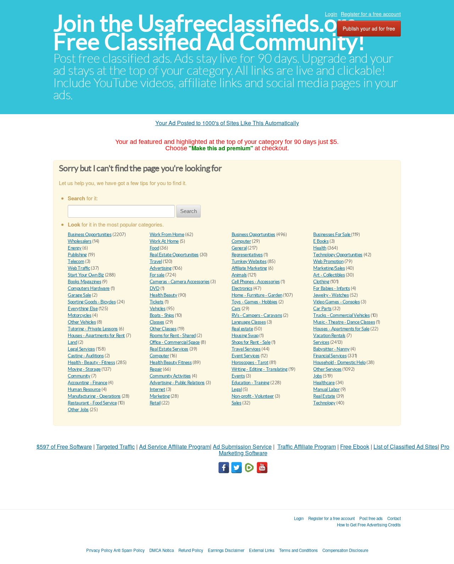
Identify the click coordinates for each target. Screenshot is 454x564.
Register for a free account (371, 13)
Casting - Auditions (86, 355)
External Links (262, 550)
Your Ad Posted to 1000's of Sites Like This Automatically (227, 123)
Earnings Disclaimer (226, 550)
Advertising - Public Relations (177, 382)
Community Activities (170, 376)
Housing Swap (245, 335)
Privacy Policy (99, 550)
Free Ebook (354, 446)
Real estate (242, 328)
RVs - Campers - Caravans (257, 315)
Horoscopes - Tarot (250, 362)
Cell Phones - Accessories (256, 281)
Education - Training (251, 382)
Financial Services (330, 355)
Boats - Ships (162, 315)
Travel (156, 261)
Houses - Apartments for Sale (341, 328)
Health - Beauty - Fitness (91, 362)
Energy (75, 248)
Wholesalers (80, 241)
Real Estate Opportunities (174, 254)
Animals (239, 275)
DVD (155, 288)
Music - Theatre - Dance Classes (344, 322)
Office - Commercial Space (175, 342)
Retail (155, 403)
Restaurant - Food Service (92, 403)
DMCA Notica (161, 550)
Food (154, 248)
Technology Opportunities (337, 254)
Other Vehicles (82, 322)
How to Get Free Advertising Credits (369, 524)
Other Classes (163, 328)
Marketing (160, 396)
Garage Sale (79, 295)
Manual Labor (326, 389)
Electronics (242, 288)
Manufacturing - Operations (94, 396)
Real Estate (324, 396)
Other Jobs (78, 409)
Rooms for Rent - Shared (173, 335)
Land (72, 342)
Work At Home (164, 241)
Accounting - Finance (87, 382)
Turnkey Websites (249, 261)
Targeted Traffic (115, 446)
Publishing (77, 254)
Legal (237, 389)
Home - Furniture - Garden (257, 295)
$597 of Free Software (64, 446)
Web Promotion (328, 261)
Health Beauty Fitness (171, 362)
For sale (157, 275)
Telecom (76, 261)
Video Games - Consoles (336, 302)
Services (321, 342)
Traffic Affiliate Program (306, 446)
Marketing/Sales (329, 268)
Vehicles (158, 308)
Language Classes (249, 322)
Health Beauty (163, 295)
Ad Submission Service (242, 446)
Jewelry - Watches (331, 295)
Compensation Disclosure (345, 550)
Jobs (317, 376)
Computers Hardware (89, 288)
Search (188, 211)
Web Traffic (79, 268)
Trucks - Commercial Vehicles (341, 315)
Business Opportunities (89, 234)
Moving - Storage (84, 369)
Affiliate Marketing (249, 268)
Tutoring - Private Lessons (93, 328)
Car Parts (322, 308)
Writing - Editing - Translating (260, 369)
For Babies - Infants (331, 288)
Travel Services (246, 349)
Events (238, 376)
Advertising (161, 268)
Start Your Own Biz (86, 275)
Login (331, 13)
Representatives (247, 254)
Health (319, 248)
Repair (156, 369)
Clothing (321, 281)
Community (79, 376)
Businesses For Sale (332, 234)
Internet (157, 389)
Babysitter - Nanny (331, 349)
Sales (237, 403)
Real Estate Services (169, 349)
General (239, 248)
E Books (320, 241)
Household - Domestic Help (339, 362)
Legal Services (81, 349)
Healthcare (323, 382)
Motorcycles (80, 315)
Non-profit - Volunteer (253, 396)
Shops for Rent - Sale (251, 342)
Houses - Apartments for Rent (96, 335)
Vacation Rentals (329, 335)
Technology (324, 403)
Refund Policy (190, 550)
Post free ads (371, 518)
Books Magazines (84, 281)
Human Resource (84, 389)
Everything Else (83, 308)
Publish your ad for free (369, 28)
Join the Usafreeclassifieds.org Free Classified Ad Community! (209, 32)
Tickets (157, 302)
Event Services (246, 355)
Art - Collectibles (329, 275)
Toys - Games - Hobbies (254, 302)
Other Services (327, 369)
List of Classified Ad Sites (405, 446)
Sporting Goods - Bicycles (92, 302)
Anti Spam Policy (129, 550)
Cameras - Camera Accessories (180, 281)
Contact (394, 518)
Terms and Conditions (298, 550)
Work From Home (167, 234)
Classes (157, 322)
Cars (236, 308)
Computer (241, 241)
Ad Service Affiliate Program (174, 446)
